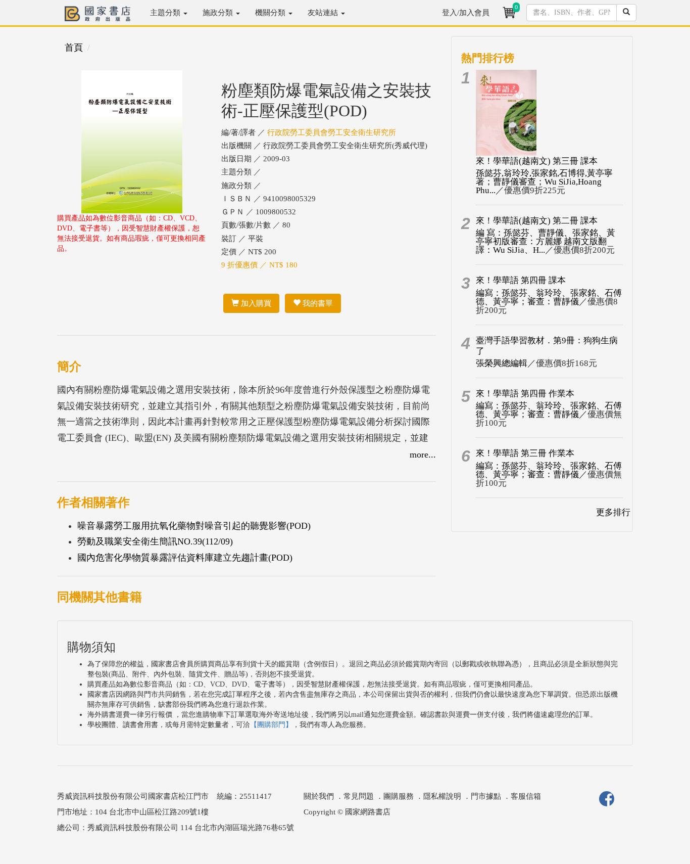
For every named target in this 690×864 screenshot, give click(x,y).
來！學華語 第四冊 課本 (521, 280)
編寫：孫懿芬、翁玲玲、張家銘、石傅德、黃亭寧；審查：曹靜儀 (549, 297)
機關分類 (271, 13)
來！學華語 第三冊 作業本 (525, 453)
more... (423, 454)
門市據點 (486, 796)
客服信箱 (526, 796)
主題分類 (166, 13)
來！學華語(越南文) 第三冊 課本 (537, 161)
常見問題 (358, 796)
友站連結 (324, 13)
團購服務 (398, 796)
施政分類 (219, 13)
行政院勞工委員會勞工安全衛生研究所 (331, 132)
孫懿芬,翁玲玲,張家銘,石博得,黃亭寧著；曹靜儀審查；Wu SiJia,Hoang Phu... (544, 181)
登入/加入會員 (465, 13)
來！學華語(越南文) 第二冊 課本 (537, 220)
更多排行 (613, 512)
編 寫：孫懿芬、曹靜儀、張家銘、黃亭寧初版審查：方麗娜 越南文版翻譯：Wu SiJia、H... (545, 241)
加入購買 (255, 303)
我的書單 (317, 303)
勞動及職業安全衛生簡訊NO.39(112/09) (155, 541)
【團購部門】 (271, 725)
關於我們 (319, 796)
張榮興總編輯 (501, 363)
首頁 (74, 47)
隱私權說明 (442, 796)
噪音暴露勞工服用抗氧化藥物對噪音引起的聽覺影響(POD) (194, 526)
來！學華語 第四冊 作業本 (525, 393)
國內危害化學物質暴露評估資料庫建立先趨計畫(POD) (184, 558)
